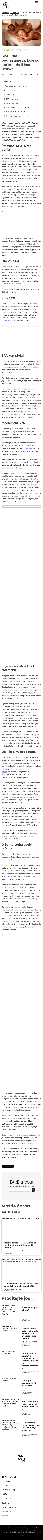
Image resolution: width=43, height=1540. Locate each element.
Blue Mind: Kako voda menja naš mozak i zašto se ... (30, 1405)
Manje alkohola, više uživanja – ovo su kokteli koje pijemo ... (31, 1426)
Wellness (22, 50)
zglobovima (7, 681)
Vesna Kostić (7, 1252)
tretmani (28, 448)
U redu (21, 1536)
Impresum (6, 1481)
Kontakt (5, 1486)
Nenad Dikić (19, 75)
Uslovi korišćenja (9, 1490)
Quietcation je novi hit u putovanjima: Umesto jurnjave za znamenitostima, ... (30, 1360)
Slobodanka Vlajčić (27, 1392)
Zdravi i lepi (6, 1512)
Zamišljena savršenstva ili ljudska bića (29, 1383)
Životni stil (14, 13)
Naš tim (5, 1494)
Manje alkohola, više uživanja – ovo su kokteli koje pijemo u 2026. (21, 1285)
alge (9, 877)
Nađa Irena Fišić (16, 1289)
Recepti (5, 1516)
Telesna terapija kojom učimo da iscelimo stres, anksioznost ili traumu (20, 1245)
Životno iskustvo (9, 1507)
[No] (40, 1533)
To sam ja (27, 1319)
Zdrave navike (8, 1166)
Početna (5, 13)
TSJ (25, 1413)
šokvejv (5, 490)
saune (4, 321)
